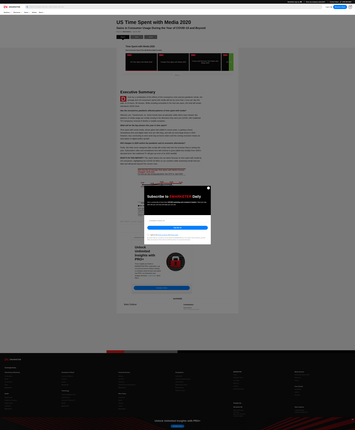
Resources (16, 12)
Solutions (7, 12)
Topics (26, 12)
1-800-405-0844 (346, 2)
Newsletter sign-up (294, 2)
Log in (328, 7)
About (41, 12)
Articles (34, 12)
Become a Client (340, 7)
